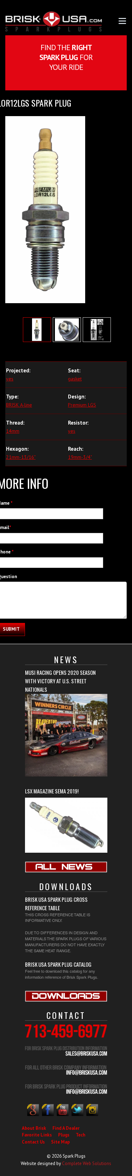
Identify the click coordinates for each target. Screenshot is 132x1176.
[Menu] (122, 20)
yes (9, 379)
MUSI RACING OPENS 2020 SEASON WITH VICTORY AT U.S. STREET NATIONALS (60, 680)
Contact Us (33, 1142)
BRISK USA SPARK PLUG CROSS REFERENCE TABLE (56, 903)
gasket (75, 379)
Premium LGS (82, 405)
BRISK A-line (19, 405)
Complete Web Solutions (86, 1163)
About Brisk (34, 1128)
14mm (12, 431)
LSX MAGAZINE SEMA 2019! (51, 791)
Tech (80, 1135)
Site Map (60, 1142)
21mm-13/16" (21, 457)
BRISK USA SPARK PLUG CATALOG (58, 964)
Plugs (63, 1135)
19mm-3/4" (80, 457)
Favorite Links (37, 1135)
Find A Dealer (66, 1128)
